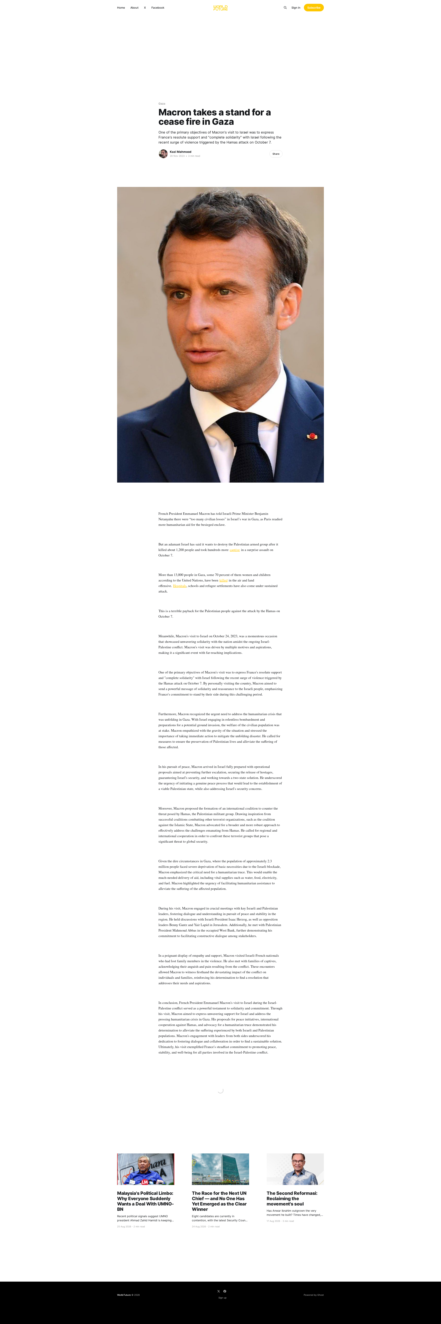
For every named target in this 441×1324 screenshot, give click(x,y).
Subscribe (313, 7)
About (134, 7)
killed (223, 580)
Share (276, 153)
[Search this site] (285, 7)
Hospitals (179, 585)
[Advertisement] (220, 41)
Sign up (222, 1297)
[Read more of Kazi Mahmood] (163, 154)
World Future (124, 1295)
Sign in (295, 7)
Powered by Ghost (314, 1295)
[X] (218, 1291)
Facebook (157, 7)
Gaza (161, 103)
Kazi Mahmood (180, 152)
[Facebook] (224, 1291)
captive (235, 549)
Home (121, 7)
